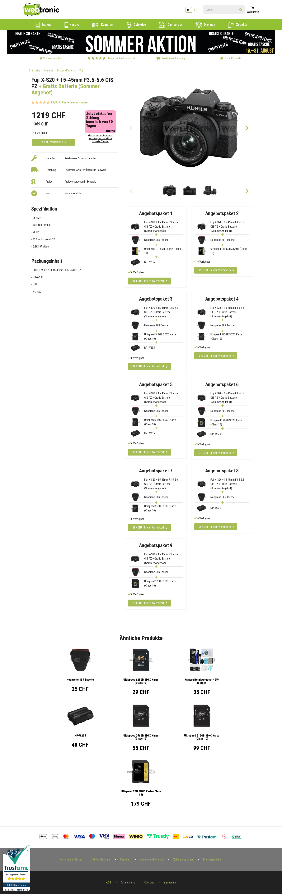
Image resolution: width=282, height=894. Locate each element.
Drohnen (209, 24)
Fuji (81, 70)
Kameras (106, 24)
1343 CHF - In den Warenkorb (214, 355)
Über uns (149, 882)
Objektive (139, 24)
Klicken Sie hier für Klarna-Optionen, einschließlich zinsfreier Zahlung (100, 138)
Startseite (34, 70)
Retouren (125, 859)
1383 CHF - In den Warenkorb (148, 366)
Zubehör (241, 24)
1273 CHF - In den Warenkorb (148, 603)
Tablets (46, 24)
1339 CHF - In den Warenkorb (148, 452)
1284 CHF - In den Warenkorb (214, 526)
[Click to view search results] (240, 10)
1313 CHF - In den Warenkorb (214, 452)
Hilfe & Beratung (101, 859)
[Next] (246, 128)
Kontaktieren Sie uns (71, 859)
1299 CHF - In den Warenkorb (148, 527)
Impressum (170, 882)
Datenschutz (128, 882)
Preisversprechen (212, 859)
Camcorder (174, 24)
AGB (108, 882)
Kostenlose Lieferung (152, 859)
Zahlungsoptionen (183, 859)
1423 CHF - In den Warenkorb (214, 270)
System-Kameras (66, 70)
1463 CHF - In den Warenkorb (148, 281)
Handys (74, 24)
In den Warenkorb (52, 142)
